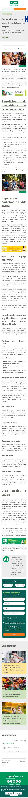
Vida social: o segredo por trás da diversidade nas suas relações (14, 23)
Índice (19, 48)
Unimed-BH (14, 3)
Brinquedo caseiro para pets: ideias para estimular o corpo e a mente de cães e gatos (14, 720)
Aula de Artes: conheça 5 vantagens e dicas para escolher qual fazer (14, 362)
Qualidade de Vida (7, 14)
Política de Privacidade (14, 784)
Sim (5, 585)
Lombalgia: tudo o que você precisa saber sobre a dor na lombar (13, 669)
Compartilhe (7, 49)
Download (23, 65)
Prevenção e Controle (9, 665)
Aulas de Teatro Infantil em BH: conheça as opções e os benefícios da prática (14, 371)
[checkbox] (14, 619)
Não (17, 585)
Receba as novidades (7, 9)
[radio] (5, 619)
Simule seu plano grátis (19, 9)
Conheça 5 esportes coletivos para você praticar (14, 366)
